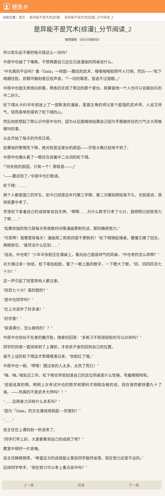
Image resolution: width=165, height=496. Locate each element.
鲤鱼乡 (20, 7)
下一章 (134, 484)
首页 (22, 17)
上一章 (28, 484)
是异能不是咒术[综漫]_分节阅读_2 (88, 17)
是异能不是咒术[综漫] (44, 17)
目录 (81, 484)
